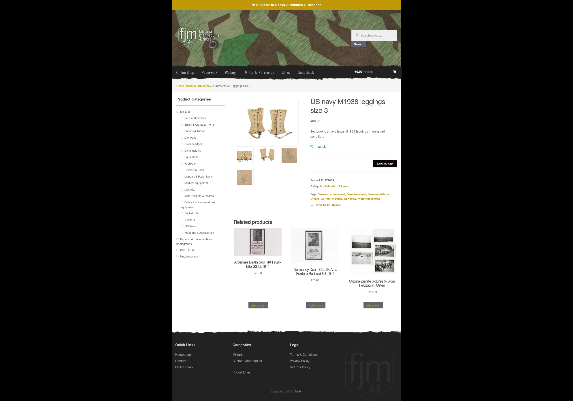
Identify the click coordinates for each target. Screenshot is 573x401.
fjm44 (298, 391)
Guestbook (305, 72)
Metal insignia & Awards (199, 195)
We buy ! (231, 72)
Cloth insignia (192, 150)
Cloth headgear (193, 144)
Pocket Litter (191, 213)
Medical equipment (196, 183)
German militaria (378, 194)
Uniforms (189, 219)
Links (286, 72)
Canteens (190, 137)
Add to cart (384, 163)
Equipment (191, 157)
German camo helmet (331, 194)
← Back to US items (325, 205)
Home (180, 86)
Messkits (189, 189)
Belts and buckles (195, 118)
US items (204, 86)
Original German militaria (326, 199)
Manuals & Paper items (198, 176)
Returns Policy (300, 367)
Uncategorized (189, 256)
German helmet (356, 194)
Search (358, 44)
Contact (180, 360)
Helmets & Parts (194, 170)
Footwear (190, 163)
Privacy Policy (299, 360)
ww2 (377, 199)
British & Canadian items (199, 124)
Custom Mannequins (247, 360)
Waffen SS (350, 199)
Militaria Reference (259, 72)
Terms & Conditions (304, 354)
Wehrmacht (365, 199)
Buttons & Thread (194, 131)
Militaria (191, 86)
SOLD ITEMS (188, 250)
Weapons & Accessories (199, 232)
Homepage (183, 354)
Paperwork (209, 72)
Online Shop (185, 72)
